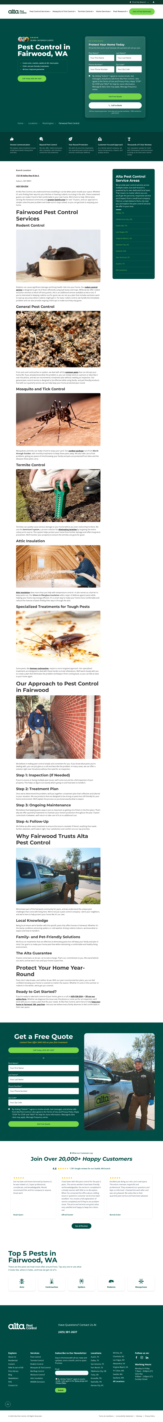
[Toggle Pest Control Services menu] (50, 12)
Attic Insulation (36, 1378)
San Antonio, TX (97, 1364)
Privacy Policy (124, 81)
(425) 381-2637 (67, 1332)
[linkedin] (147, 1357)
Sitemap (139, 1416)
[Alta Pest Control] (17, 12)
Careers (11, 1364)
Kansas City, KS (97, 1385)
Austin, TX (95, 1357)
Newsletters (13, 1378)
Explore (12, 1353)
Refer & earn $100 (15, 1367)
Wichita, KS (117, 1353)
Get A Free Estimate (142, 11)
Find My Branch (139, 2)
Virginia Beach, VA (120, 1367)
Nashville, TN (96, 1382)
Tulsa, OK (95, 1374)
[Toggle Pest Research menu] (127, 12)
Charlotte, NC (118, 1356)
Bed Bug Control (37, 1371)
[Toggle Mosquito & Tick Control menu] (75, 12)
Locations (32, 123)
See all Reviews (81, 1226)
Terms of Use (108, 81)
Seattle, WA (117, 1374)
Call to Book (116, 105)
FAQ (10, 1382)
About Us (12, 1357)
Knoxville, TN (96, 1378)
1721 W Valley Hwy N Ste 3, (27, 175)
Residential (13, 1360)
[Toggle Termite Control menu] (93, 12)
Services (34, 1353)
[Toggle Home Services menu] (110, 12)
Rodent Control (36, 1364)
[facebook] (136, 1357)
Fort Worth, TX (97, 1367)
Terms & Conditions (106, 1416)
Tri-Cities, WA (118, 1370)
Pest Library (13, 1371)
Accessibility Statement (124, 1416)
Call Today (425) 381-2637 (32, 78)
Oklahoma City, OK (98, 1371)
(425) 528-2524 (22, 186)
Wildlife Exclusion (37, 1382)
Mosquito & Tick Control (40, 1367)
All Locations (118, 1381)
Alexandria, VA (119, 1363)
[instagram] (141, 1357)
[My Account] (153, 2)
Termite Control (37, 1360)
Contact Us (13, 1385)
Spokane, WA (118, 1378)
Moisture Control (37, 1374)
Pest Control (35, 1357)
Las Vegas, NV (119, 1360)
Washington (48, 123)
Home (20, 123)
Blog (10, 1374)
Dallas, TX (95, 1360)
